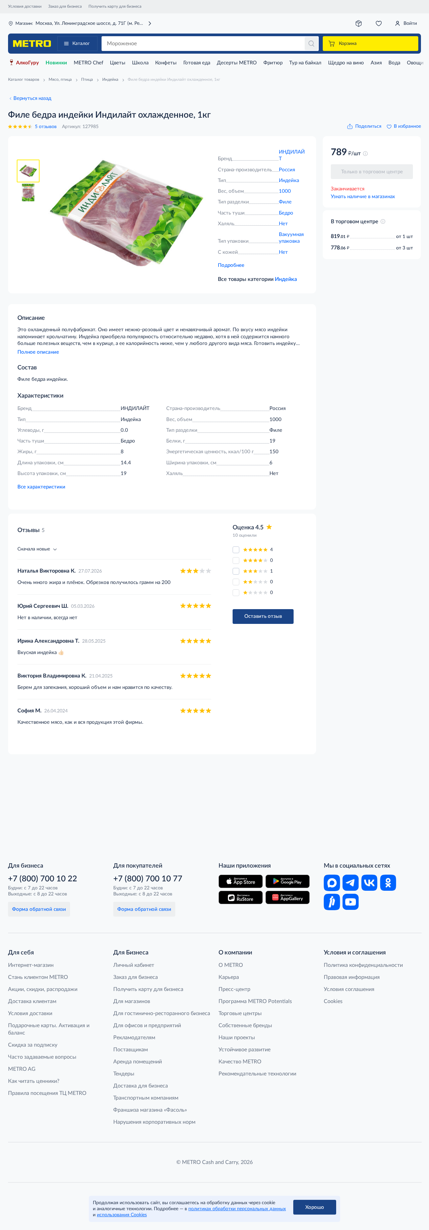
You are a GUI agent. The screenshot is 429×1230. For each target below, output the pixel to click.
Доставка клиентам (32, 1001)
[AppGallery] (287, 897)
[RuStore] (241, 897)
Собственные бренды (245, 1025)
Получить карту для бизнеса (114, 6)
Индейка (289, 180)
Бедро (286, 213)
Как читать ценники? (33, 1081)
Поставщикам (130, 1049)
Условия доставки (25, 6)
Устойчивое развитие (244, 1049)
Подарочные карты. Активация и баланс (48, 1029)
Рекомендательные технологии (257, 1073)
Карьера (229, 977)
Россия (287, 169)
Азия (376, 62)
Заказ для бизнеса (65, 6)
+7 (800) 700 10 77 (147, 879)
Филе (285, 201)
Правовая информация (352, 977)
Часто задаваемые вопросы (42, 1057)
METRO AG (22, 1069)
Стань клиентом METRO (38, 977)
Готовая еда (196, 62)
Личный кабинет (133, 965)
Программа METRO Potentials (255, 1001)
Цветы (117, 62)
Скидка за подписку (32, 1045)
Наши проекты (237, 1037)
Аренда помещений (137, 1061)
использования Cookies (122, 1215)
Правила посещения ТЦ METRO (47, 1093)
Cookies (333, 1001)
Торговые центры (240, 1013)
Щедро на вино (346, 62)
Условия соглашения (349, 989)
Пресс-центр (234, 989)
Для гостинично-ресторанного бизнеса (161, 1013)
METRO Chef (88, 62)
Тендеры (123, 1073)
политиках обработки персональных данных (237, 1209)
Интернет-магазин (31, 965)
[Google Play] (287, 881)
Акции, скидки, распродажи (42, 989)
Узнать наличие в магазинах (363, 196)
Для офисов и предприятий (147, 1025)
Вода (394, 62)
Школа (140, 62)
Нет (283, 223)
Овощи (415, 62)
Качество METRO (240, 1061)
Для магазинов (131, 1001)
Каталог (81, 43)
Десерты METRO (237, 62)
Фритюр (273, 62)
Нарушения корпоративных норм (154, 1122)
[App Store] (241, 881)
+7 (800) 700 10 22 (42, 879)
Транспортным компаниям (145, 1098)
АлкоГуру (27, 62)
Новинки (56, 62)
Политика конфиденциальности (363, 965)
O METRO (231, 965)
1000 (285, 191)
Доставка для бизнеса (140, 1086)
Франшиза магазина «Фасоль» (150, 1110)
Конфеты (166, 62)
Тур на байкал (305, 62)
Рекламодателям (134, 1037)
